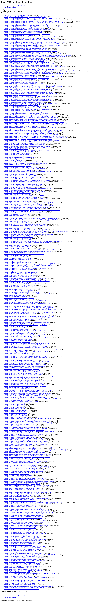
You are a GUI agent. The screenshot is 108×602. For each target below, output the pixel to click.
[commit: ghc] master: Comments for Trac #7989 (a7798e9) (19, 248)
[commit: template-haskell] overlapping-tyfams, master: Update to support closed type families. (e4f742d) (30, 127)
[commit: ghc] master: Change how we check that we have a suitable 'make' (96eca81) (25, 330)
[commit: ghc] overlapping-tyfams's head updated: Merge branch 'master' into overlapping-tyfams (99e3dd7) (31, 115)
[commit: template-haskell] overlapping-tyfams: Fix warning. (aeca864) (22, 126)
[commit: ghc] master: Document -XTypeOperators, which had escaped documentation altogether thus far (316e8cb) (33, 241)
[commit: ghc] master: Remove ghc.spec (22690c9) (17, 329)
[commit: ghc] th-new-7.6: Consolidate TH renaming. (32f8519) (20, 505)
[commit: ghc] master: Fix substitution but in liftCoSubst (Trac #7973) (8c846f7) (24, 195)
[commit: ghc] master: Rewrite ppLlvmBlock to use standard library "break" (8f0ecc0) (25, 580)
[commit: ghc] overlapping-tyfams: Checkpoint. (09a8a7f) (18, 35)
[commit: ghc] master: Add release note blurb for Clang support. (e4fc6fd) (22, 556)
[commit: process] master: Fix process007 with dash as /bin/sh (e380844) (22, 367)
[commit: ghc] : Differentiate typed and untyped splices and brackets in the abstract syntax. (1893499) (29, 481)
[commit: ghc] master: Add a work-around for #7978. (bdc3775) (20, 501)
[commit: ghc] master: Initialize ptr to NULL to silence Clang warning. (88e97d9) (24, 557)
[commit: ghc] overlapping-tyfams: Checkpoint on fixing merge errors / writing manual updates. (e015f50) (30, 93)
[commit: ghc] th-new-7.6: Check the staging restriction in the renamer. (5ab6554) (24, 516)
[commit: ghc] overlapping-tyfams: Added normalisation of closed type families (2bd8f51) (26, 78)
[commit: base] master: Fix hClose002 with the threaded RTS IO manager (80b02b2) (25, 364)
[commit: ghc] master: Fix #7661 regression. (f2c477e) (17, 572)
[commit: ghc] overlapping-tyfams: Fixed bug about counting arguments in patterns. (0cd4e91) (27, 72)
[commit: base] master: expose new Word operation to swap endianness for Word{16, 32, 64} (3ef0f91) (30, 316)
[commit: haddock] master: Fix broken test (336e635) (17, 166)
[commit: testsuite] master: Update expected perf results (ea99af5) (20, 313)
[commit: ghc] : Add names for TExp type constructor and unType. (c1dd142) (23, 515)
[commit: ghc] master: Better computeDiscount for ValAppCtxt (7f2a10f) (22, 190)
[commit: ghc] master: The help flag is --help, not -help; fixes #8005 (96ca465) (23, 383)
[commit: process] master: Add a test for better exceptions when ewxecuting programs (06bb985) (28, 265)
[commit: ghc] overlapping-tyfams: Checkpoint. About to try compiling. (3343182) (24, 61)
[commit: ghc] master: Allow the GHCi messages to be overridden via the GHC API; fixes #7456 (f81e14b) (31, 398)
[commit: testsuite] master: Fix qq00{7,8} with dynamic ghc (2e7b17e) (21, 369)
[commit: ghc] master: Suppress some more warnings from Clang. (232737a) (23, 536)
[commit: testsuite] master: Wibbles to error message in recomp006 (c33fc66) (23, 204)
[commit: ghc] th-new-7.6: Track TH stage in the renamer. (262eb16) (21, 506)
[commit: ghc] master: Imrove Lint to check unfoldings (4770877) (20, 167)
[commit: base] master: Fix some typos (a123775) (16, 156)
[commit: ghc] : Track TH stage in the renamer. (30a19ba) (18, 475)
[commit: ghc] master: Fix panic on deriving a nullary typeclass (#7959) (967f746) (24, 168)
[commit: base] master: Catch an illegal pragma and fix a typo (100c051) (22, 161)
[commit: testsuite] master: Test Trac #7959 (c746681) (17, 170)
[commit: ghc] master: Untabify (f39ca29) (14, 404)
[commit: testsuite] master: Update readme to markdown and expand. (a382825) (24, 570)
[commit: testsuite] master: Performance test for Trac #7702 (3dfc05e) (21, 275)
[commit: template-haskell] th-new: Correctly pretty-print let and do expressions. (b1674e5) (26, 485)
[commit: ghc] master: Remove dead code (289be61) (17, 214)
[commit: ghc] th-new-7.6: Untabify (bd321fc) (15, 414)
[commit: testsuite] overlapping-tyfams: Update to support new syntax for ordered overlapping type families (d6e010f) (33, 76)
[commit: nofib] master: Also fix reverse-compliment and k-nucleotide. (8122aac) (24, 566)
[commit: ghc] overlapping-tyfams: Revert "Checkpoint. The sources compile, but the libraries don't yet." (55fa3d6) (33, 45)
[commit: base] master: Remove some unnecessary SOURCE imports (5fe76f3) (24, 254)
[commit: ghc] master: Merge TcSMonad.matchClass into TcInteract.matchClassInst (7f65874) (27, 251)
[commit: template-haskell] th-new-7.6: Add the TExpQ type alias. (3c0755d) (23, 448)
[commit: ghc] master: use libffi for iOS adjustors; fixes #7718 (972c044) (22, 305)
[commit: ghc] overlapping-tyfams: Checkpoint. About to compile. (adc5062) (23, 31)
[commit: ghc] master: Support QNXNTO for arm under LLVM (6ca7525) (22, 552)
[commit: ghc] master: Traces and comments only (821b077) (19, 187)
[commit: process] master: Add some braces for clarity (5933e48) (20, 259)
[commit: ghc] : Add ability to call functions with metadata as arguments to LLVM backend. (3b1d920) (29, 573)
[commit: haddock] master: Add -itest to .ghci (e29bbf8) (18, 164)
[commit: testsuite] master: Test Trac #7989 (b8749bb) (17, 247)
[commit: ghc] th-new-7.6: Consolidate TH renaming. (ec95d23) (20, 424)
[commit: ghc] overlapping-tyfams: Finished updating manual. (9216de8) (22, 107)
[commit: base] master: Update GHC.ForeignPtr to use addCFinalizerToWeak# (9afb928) (26, 352)
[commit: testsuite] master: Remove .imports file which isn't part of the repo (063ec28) (25, 224)
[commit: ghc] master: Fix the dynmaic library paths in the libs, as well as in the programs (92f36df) (29, 394)
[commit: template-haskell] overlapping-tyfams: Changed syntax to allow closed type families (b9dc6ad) (30, 124)
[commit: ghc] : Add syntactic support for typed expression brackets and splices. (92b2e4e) (26, 467)
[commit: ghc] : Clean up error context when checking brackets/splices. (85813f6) (24, 469)
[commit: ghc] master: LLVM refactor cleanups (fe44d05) (18, 576)
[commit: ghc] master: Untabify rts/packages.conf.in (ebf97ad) (19, 542)
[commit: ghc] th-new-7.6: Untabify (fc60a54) (15, 415)
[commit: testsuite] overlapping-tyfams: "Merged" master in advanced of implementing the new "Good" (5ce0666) (32, 53)
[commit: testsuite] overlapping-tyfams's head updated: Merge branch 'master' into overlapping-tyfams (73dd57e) (32, 103)
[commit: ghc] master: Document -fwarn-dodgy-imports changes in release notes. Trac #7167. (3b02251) (30, 555)
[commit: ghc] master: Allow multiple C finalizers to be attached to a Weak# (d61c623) (25, 354)
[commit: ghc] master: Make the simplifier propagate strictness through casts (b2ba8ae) (25, 181)
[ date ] (26, 6)
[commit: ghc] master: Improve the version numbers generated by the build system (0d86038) (27, 303)
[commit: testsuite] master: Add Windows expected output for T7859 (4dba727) (24, 373)
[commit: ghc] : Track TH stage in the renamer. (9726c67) (18, 432)
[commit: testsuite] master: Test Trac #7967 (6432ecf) (17, 215)
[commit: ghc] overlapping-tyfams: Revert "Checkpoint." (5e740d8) (21, 46)
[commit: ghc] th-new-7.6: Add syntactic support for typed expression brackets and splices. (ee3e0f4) (29, 420)
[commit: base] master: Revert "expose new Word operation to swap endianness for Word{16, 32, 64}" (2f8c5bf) (32, 210)
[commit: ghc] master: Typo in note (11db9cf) (15, 159)
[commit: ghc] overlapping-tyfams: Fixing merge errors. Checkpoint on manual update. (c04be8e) (28, 100)
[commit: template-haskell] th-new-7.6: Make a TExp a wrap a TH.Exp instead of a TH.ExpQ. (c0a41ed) (30, 447)
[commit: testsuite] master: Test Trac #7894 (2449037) (17, 193)
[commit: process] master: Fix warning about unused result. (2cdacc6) (21, 401)
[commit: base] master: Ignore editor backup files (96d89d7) (19, 157)
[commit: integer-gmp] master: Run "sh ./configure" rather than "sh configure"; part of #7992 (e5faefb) (29, 390)
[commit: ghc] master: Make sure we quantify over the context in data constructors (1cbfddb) (27, 198)
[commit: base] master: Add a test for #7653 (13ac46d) (17, 310)
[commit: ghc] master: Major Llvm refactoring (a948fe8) (18, 574)
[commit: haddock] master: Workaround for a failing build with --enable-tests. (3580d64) (26, 163)
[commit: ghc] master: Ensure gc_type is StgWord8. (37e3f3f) (19, 562)
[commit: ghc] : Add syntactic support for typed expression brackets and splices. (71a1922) (26, 508)
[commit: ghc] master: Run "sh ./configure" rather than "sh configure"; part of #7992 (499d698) (28, 393)
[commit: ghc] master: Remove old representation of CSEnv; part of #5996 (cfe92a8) (25, 300)
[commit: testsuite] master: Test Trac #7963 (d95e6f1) (17, 221)
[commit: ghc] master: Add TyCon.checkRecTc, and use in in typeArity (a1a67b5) (24, 177)
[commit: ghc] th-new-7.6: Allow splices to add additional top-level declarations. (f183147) (26, 444)
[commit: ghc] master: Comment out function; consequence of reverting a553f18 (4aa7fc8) (26, 207)
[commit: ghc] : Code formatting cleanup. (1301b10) (17, 474)
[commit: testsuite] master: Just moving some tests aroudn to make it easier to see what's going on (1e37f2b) (31, 376)
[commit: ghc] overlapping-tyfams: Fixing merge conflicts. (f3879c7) (21, 105)
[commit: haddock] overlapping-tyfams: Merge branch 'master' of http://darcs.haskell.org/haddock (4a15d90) (31, 134)
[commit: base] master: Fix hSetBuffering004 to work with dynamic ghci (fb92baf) (24, 366)
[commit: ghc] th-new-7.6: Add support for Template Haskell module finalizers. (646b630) (26, 525)
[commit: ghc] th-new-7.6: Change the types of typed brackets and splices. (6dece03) (25, 440)
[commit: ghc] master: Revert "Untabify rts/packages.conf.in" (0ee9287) (22, 547)
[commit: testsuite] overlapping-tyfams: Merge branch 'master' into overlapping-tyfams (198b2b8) (28, 62)
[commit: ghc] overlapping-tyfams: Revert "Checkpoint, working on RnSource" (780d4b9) (26, 52)
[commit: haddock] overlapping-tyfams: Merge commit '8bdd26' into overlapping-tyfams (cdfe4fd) (28, 132)
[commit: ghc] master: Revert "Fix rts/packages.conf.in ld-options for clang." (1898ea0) (26, 549)
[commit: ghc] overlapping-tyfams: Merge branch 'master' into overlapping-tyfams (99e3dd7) (27, 113)
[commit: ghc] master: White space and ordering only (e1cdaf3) (20, 235)
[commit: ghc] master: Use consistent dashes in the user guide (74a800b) (22, 381)
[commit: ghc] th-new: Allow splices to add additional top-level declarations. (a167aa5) (25, 461)
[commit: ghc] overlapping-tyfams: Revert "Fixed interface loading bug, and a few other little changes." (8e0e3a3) (32, 44)
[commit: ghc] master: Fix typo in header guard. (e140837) (18, 545)
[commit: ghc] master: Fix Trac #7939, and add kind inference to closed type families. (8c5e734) (28, 143)
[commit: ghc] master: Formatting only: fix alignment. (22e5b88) (20, 279)
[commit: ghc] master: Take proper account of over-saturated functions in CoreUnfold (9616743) (28, 188)
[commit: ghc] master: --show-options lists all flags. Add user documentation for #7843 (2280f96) (28, 337)
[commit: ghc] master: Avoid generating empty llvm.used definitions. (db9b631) (24, 499)
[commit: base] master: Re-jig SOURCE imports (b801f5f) (18, 289)
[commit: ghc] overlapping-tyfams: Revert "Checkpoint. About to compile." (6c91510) (25, 49)
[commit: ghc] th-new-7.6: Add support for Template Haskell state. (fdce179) (23, 518)
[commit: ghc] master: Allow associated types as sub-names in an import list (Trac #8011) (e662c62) (29, 234)
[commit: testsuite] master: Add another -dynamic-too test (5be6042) (21, 377)
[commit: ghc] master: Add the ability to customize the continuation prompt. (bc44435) (25, 278)
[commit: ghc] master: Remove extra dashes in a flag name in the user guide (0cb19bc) (25, 380)
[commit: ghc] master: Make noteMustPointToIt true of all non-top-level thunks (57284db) (26, 242)
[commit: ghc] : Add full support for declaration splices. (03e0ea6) (20, 468)
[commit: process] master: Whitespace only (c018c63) (17, 262)
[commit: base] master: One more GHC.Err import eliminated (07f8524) (22, 208)
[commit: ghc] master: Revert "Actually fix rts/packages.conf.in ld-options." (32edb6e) (25, 546)
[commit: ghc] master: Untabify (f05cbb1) (14, 403)
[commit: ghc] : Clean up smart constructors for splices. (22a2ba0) (20, 528)
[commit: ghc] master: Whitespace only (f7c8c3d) (16, 326)
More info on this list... (10, 7)
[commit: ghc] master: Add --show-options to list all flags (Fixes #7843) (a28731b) (24, 587)
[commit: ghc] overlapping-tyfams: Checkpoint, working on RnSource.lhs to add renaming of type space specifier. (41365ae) (35, 27)
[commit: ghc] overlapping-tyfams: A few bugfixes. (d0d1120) (19, 75)
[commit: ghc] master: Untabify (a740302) (14, 406)
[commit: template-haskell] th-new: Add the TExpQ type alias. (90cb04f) (22, 484)
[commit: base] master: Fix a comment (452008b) (16, 350)
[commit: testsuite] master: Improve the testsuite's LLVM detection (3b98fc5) (23, 374)
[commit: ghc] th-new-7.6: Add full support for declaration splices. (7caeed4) (23, 442)
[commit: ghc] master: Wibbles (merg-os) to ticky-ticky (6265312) (20, 178)
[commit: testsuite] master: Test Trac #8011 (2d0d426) (17, 245)
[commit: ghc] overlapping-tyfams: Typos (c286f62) (17, 110)
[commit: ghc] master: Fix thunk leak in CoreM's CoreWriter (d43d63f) (21, 283)
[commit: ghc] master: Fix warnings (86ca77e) (15, 323)
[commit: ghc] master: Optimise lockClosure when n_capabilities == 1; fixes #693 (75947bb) (27, 362)
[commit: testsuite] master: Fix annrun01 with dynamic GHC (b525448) (22, 371)
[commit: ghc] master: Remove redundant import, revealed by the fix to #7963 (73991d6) (26, 225)
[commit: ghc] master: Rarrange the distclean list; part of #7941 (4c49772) (22, 332)
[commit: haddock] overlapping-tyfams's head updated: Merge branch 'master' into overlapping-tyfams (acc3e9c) (32, 140)
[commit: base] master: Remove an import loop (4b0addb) (18, 252)
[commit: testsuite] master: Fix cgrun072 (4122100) (17, 320)
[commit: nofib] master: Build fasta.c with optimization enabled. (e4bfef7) (22, 564)
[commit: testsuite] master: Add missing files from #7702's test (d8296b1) (22, 286)
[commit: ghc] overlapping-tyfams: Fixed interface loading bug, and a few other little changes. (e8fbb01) (30, 39)
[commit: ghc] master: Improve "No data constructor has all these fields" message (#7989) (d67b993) (29, 249)
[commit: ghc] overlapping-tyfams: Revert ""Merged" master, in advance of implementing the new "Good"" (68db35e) (33, 22)
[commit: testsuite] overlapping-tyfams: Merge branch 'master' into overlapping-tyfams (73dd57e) (28, 99)
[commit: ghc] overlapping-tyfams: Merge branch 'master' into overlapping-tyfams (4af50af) (27, 34)
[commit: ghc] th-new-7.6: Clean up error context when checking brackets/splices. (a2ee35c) (27, 434)
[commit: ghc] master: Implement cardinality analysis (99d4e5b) (20, 174)
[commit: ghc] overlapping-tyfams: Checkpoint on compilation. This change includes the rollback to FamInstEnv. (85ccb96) (35, 66)
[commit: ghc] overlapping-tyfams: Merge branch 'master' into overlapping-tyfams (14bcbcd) (27, 90)
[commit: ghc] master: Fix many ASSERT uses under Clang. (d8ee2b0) (22, 538)
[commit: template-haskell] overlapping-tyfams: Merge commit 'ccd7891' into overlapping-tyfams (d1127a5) (31, 119)
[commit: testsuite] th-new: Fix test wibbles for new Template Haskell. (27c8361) (24, 489)
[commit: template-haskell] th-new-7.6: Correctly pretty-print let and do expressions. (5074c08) (27, 454)
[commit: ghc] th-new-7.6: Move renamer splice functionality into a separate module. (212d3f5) (28, 503)
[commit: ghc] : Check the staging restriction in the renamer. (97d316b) (21, 462)
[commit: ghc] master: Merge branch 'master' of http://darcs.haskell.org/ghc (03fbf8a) (25, 397)
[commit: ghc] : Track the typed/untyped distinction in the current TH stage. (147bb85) (25, 464)
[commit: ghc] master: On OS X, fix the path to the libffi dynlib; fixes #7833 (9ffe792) (25, 391)
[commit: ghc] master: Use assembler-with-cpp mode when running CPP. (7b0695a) (25, 539)
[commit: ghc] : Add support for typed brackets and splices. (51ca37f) (21, 476)
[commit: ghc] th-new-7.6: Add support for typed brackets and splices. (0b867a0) (24, 430)
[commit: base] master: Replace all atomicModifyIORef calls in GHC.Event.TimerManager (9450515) (29, 312)
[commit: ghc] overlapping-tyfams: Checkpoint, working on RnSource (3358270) (24, 28)
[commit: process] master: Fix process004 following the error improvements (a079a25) (25, 268)
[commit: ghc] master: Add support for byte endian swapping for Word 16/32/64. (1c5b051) (27, 322)
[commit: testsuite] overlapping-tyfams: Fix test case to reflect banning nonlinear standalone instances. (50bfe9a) (32, 68)
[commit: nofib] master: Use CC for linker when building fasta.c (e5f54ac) (22, 563)
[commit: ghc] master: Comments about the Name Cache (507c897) (21, 176)
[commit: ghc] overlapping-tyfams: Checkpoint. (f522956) (18, 97)
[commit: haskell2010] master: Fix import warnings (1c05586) (19, 299)
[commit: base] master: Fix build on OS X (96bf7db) (17, 387)
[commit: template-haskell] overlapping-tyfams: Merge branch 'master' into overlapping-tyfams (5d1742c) (30, 120)
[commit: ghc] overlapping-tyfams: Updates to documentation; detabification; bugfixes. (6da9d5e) (28, 109)
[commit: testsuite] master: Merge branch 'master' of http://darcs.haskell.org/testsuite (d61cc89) (27, 171)
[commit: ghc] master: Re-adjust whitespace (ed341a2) (17, 400)
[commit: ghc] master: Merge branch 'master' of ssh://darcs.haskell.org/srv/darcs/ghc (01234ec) (27, 146)
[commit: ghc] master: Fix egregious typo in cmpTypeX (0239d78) (20, 197)
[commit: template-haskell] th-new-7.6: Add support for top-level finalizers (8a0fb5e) (25, 452)
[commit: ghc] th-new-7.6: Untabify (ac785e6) (15, 417)
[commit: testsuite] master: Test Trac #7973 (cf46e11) (17, 194)
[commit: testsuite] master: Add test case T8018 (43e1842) (18, 151)
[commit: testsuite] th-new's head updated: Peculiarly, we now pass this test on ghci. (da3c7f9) (27, 498)
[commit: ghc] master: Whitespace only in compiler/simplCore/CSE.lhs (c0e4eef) (24, 288)
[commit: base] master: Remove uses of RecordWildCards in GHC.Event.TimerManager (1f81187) (28, 308)
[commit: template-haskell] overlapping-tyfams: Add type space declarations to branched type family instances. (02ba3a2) (34, 122)
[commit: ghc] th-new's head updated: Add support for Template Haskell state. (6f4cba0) (26, 482)
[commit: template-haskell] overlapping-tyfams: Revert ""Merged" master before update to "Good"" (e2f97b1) (31, 117)
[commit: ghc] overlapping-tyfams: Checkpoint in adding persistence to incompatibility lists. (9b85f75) (29, 85)
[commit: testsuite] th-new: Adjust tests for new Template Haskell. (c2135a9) (23, 491)
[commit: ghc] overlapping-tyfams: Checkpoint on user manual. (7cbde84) (22, 102)
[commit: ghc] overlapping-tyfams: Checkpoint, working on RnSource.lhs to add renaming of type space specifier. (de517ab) (35, 19)
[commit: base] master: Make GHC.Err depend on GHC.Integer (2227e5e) (22, 292)
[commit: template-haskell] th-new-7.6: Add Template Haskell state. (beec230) (23, 455)
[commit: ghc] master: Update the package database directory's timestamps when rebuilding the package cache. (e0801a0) (34, 502)
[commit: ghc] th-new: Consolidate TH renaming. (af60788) (19, 458)
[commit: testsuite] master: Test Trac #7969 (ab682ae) (17, 222)
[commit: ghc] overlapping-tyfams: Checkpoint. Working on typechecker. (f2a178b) (25, 58)
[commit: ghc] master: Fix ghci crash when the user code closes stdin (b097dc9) (24, 363)
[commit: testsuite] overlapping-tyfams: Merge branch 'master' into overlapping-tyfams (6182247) (28, 89)
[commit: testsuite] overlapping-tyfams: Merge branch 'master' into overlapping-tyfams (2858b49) (28, 65)
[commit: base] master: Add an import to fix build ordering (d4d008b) (21, 302)
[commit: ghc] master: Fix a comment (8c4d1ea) (16, 256)
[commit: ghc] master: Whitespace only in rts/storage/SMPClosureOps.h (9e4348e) (24, 347)
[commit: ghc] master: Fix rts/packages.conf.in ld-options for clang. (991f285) (23, 540)
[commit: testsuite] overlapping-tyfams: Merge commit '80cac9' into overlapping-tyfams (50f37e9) (28, 59)
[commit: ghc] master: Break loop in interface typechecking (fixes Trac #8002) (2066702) (26, 230)
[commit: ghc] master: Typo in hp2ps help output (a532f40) (19, 336)
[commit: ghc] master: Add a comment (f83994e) (16, 255)
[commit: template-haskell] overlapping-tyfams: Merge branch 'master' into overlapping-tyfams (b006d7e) (30, 129)
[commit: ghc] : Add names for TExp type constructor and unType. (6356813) (23, 471)
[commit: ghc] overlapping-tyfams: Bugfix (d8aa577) (17, 80)
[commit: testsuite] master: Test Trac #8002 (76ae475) (17, 238)
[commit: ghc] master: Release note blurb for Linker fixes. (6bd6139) (21, 532)
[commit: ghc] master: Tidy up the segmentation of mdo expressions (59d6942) (23, 232)
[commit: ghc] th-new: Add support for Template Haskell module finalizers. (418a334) (25, 478)
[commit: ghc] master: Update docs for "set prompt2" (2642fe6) (20, 285)
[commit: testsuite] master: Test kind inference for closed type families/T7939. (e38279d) (26, 147)
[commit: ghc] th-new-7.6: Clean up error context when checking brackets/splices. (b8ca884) (27, 511)
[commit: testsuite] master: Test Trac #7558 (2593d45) (17, 228)
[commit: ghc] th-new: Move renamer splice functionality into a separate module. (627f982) (27, 457)
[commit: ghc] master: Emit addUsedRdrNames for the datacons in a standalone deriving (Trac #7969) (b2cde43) (32, 220)
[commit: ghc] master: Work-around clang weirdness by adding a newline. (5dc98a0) (25, 533)
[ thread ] (17, 6)
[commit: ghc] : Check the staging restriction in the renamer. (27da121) (21, 427)
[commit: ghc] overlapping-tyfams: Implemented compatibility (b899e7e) (22, 82)
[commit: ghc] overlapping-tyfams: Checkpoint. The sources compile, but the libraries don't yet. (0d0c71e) (30, 36)
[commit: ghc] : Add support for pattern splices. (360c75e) (18, 523)
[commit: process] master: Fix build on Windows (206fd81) (19, 269)
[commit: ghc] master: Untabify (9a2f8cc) (14, 407)
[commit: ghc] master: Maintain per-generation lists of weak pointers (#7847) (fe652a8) (25, 357)
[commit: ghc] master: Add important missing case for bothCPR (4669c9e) (22, 185)
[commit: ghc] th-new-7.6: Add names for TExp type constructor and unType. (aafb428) (26, 421)
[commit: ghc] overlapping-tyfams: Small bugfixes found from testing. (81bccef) (24, 88)
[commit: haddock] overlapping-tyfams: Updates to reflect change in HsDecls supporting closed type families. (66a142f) (34, 136)
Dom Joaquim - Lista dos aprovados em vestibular (16, 15)
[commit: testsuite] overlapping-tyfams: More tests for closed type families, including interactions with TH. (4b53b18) (33, 86)
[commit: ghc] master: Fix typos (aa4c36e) (14, 160)
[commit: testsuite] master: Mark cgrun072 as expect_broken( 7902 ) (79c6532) (24, 217)
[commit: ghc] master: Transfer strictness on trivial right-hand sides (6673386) (23, 184)
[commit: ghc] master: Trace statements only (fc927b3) (17, 200)
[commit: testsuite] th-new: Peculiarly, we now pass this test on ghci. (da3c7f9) (23, 495)
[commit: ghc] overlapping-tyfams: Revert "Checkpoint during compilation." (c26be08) (26, 48)
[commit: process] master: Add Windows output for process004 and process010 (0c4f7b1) (26, 271)
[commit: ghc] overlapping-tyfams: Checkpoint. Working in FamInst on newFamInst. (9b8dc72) (28, 29)
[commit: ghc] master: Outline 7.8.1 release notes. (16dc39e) (19, 529)
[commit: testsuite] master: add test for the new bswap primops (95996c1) (22, 319)
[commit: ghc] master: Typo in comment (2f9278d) (16, 154)
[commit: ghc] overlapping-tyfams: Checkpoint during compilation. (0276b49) (23, 32)
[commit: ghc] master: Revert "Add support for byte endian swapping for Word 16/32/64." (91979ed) (29, 205)
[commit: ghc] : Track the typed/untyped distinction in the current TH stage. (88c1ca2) (25, 428)
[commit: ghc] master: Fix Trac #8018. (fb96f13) (16, 149)
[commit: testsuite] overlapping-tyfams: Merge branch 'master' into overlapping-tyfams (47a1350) (28, 92)
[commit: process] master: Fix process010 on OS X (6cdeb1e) (19, 266)
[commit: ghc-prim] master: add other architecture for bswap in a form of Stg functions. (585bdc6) (28, 318)
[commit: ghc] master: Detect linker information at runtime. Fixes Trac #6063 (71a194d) (26, 530)
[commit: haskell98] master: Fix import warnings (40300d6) (19, 298)
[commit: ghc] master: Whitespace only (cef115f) (16, 282)
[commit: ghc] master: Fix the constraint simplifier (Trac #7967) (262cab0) (22, 211)
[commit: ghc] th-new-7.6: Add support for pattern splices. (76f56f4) (21, 425)
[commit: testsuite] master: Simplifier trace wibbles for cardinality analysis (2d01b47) (25, 191)
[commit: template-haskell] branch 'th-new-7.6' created (17, 445)
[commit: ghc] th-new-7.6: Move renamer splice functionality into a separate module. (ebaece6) (27, 418)
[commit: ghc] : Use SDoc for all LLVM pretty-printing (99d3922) (20, 584)
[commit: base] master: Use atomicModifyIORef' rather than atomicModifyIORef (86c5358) (27, 315)
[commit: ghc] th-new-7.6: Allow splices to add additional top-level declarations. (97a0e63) (26, 522)
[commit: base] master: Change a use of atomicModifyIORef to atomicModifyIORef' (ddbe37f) (27, 306)
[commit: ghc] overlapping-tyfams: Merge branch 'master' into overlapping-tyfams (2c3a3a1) (27, 106)
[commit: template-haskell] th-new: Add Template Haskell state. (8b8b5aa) (22, 488)
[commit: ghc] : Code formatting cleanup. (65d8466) (17, 519)
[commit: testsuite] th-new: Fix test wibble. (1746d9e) (17, 496)
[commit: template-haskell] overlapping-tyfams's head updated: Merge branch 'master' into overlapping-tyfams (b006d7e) (34, 130)
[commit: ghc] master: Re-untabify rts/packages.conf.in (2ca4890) (20, 550)
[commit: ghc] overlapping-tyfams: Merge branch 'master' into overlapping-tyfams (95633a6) (27, 38)
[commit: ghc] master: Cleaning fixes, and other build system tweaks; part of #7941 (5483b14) (27, 343)
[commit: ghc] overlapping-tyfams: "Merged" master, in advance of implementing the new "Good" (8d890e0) (31, 18)
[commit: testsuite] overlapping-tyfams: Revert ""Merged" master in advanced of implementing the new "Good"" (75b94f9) (35, 56)
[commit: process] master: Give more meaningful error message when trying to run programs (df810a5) (29, 264)
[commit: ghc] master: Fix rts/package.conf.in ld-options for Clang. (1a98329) (23, 553)
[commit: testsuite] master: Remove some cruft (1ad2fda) (18, 276)
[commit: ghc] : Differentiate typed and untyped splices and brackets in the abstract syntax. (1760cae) (29, 431)
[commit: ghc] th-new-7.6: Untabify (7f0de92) (15, 411)
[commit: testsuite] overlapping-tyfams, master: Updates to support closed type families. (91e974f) (28, 96)
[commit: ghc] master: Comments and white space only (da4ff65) (20, 173)
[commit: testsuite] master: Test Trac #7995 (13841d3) (17, 239)
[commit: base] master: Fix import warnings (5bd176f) (17, 296)
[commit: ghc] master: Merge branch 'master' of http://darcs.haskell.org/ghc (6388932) (25, 325)
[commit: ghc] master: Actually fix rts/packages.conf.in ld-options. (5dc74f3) (23, 543)
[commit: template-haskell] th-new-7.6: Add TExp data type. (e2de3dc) (21, 451)
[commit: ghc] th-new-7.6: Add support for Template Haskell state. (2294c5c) (23, 438)
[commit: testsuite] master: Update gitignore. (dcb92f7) (17, 567)
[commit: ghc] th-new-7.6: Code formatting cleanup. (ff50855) (19, 437)
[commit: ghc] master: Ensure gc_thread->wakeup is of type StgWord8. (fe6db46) (24, 560)
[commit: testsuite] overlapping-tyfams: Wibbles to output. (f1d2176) (21, 95)
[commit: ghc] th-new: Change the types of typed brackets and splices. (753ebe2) (24, 479)
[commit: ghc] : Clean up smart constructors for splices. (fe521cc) (20, 465)
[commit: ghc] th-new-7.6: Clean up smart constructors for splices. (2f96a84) (23, 435)
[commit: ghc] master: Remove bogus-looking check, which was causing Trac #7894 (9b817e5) (28, 180)
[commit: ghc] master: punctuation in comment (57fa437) (18, 153)
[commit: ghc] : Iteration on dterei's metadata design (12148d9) (19, 583)
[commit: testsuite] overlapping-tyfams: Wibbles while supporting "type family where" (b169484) (28, 79)
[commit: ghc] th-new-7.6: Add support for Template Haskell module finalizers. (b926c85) (26, 441)
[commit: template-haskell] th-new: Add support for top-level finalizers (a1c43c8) (24, 486)
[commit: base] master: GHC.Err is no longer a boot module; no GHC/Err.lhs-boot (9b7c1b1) (27, 293)
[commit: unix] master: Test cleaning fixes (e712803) (17, 342)
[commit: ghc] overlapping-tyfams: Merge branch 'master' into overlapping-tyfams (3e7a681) (27, 25)
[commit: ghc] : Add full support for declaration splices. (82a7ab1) (20, 526)
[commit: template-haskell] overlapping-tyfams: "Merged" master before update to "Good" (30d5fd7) (29, 116)
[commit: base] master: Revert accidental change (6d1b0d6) (19, 291)
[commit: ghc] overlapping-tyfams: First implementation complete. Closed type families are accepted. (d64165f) (32, 69)
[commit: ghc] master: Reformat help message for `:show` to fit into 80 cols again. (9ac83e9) (27, 281)
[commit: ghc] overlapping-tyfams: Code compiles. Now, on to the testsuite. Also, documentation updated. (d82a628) (33, 41)
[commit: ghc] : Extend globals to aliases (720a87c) (17, 582)
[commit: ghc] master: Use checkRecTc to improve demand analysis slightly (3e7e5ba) (25, 183)
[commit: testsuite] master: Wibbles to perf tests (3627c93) (18, 237)
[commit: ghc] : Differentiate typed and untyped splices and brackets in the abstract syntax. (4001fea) (29, 512)
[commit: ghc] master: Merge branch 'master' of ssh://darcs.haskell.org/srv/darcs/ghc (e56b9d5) (27, 150)
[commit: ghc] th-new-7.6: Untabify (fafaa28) (15, 413)
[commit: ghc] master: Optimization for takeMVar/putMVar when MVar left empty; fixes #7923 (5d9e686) (30, 349)
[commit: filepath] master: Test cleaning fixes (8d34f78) (18, 340)
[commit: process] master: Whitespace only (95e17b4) (17, 258)
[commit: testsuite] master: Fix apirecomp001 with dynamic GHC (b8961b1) (23, 370)
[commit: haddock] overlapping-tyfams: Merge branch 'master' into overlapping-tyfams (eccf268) (28, 133)
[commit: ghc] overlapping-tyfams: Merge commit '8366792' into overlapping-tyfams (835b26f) (28, 24)
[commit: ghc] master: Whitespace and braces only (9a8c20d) (19, 360)
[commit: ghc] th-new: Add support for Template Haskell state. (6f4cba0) (22, 472)
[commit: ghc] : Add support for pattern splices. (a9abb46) (18, 459)
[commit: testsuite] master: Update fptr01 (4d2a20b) (17, 353)
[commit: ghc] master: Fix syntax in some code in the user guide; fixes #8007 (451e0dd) (26, 384)
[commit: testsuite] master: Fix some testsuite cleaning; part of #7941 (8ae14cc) (23, 344)
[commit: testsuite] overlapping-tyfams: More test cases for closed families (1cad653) (25, 83)
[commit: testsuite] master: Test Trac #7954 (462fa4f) (17, 227)
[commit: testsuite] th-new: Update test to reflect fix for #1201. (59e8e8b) (22, 494)
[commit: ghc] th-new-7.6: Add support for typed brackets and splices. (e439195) (24, 509)
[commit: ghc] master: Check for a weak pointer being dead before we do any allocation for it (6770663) (30, 356)
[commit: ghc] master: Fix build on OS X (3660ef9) (17, 388)
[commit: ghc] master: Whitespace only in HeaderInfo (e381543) (20, 379)
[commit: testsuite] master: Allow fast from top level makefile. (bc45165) (22, 569)
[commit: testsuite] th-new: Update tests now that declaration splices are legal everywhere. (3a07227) (29, 492)
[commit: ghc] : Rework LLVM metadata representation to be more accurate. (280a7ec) (26, 577)
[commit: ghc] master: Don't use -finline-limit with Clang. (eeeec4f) (21, 559)
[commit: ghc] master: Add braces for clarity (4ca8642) (17, 359)
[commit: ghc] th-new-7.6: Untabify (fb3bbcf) (15, 410)
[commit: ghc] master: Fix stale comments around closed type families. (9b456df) (24, 144)
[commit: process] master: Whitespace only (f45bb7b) (17, 261)
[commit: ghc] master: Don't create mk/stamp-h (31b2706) (18, 333)
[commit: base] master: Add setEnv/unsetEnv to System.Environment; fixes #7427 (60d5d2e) (27, 346)
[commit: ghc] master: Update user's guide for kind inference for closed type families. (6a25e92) (28, 141)
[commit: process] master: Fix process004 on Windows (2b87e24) (20, 272)
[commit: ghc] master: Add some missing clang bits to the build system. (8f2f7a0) (24, 535)
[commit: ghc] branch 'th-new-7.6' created (14, 408)
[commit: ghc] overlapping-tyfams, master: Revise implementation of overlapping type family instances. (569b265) (32, 112)
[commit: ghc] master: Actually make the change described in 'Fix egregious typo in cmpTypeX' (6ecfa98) (30, 203)
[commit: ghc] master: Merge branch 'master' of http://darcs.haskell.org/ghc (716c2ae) (25, 335)
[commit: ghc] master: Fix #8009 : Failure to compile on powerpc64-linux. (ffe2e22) (25, 17)
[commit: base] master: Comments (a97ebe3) (15, 295)
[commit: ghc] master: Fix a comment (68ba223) (16, 327)
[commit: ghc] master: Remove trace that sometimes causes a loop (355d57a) (23, 212)
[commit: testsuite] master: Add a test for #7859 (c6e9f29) (18, 274)
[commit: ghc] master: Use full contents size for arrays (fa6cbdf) (20, 579)
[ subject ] (22, 6)
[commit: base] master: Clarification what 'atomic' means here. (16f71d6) (22, 589)
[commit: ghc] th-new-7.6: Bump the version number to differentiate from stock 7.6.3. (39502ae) (28, 423)
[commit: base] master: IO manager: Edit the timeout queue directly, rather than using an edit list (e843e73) (30, 309)
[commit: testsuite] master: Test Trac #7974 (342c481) (17, 201)
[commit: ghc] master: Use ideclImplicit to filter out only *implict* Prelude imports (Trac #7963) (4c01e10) (30, 218)
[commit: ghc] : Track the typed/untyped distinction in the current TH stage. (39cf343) (25, 513)
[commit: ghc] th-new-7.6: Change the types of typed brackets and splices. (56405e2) (25, 520)
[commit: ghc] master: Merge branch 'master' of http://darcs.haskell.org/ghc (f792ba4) (25, 386)
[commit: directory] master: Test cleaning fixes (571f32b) (18, 339)
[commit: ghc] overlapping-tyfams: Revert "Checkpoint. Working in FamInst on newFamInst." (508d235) (30, 51)
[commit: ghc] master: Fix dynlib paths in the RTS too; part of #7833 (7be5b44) (24, 396)
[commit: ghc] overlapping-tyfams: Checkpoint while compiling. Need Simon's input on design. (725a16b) (30, 63)
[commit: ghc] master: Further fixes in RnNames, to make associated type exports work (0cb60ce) (28, 244)
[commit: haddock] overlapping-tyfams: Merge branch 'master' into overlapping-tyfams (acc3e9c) (28, 139)
